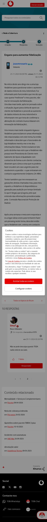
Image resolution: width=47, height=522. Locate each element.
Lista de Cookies (14, 261)
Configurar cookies (23, 288)
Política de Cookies (25, 258)
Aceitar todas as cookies (23, 281)
